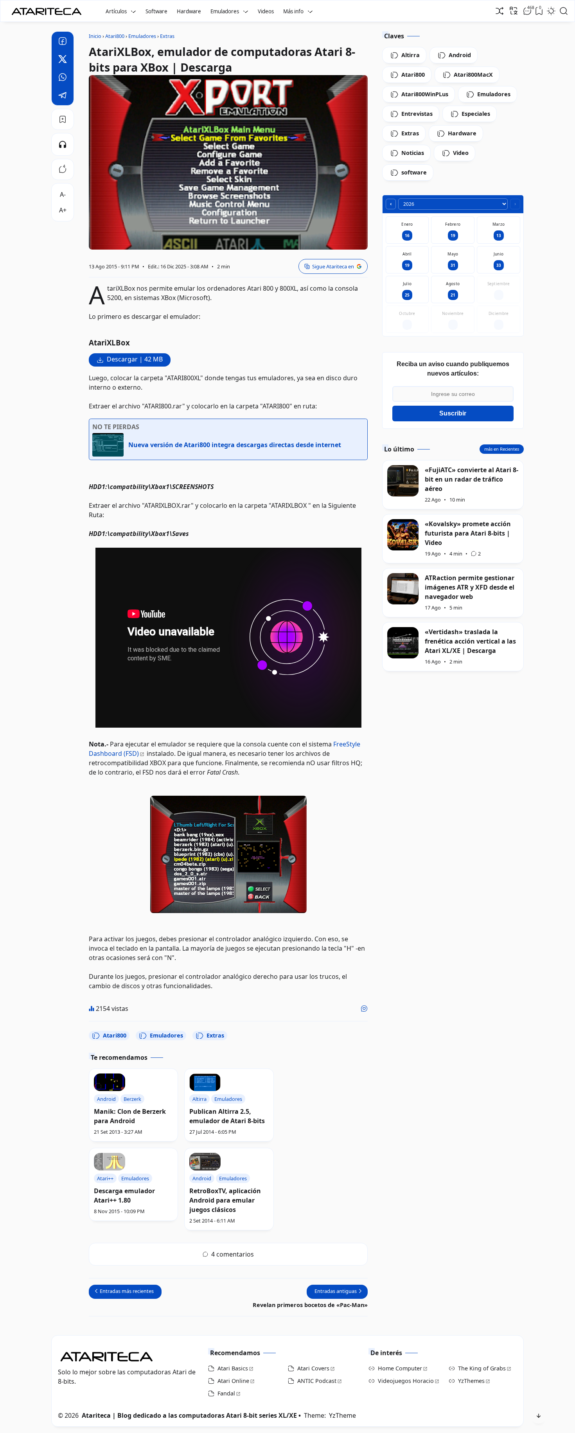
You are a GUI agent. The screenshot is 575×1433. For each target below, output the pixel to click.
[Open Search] (563, 11)
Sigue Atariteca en (333, 266)
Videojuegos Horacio (406, 1380)
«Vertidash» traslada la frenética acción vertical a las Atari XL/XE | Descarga (470, 641)
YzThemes (471, 1380)
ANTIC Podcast (316, 1380)
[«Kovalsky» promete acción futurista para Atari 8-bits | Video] (403, 534)
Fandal (226, 1393)
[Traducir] (513, 10)
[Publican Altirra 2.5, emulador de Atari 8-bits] (205, 1082)
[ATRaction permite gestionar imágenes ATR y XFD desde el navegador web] (403, 588)
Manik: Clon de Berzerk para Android (130, 1116)
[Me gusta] (364, 1008)
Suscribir (452, 413)
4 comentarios (232, 1254)
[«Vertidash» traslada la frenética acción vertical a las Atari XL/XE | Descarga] (403, 642)
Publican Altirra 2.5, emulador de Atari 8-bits (227, 1116)
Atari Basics (232, 1368)
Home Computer (400, 1368)
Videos (266, 11)
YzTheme (342, 1415)
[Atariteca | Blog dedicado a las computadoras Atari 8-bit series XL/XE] (48, 9)
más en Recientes (501, 449)
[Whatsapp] (62, 78)
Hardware (189, 11)
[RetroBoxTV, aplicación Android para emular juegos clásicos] (205, 1161)
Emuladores (224, 11)
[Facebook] (62, 42)
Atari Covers (313, 1368)
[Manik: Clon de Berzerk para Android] (109, 1082)
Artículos (116, 11)
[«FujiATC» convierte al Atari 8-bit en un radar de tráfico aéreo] (403, 480)
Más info (293, 11)
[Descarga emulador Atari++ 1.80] (109, 1161)
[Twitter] (62, 60)
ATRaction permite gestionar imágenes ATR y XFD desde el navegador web (469, 587)
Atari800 (114, 1035)
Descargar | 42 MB (135, 359)
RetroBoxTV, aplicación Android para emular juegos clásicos (225, 1200)
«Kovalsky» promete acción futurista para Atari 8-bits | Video (468, 533)
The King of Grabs (482, 1368)
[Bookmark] (62, 119)
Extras (215, 1035)
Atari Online (233, 1380)
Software (156, 11)
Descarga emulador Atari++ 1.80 (124, 1196)
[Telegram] (62, 96)
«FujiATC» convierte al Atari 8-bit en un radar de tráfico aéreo (471, 479)
